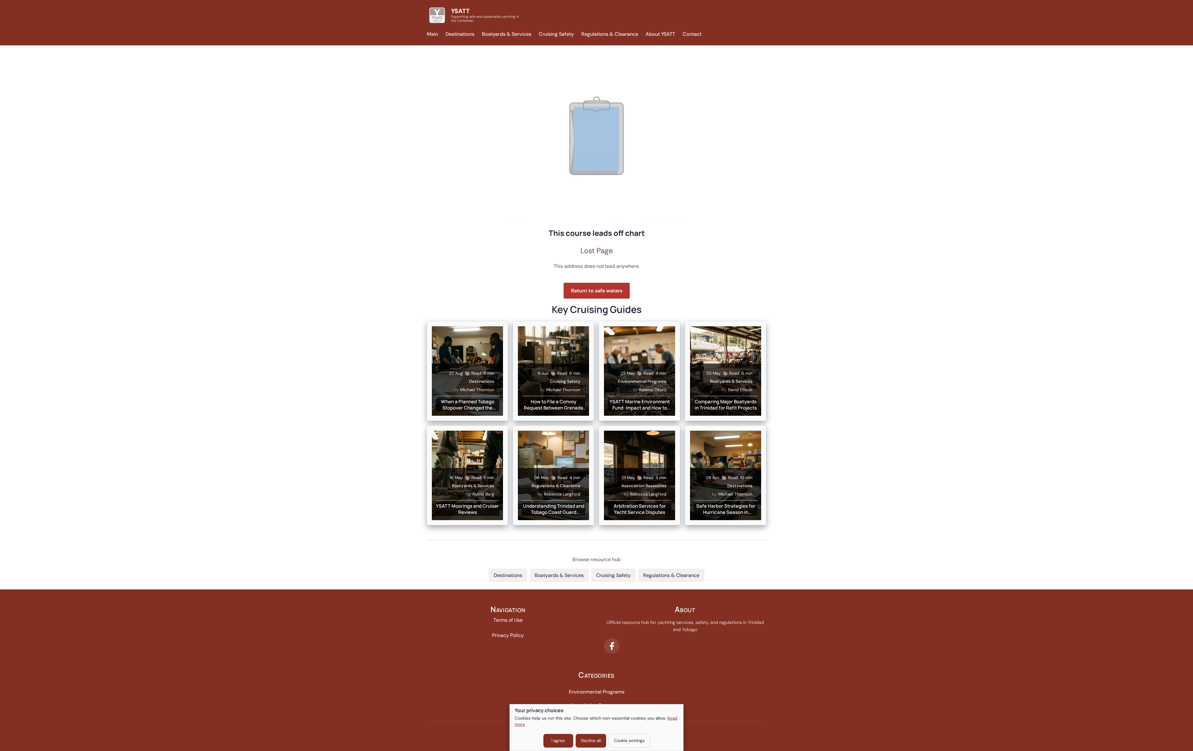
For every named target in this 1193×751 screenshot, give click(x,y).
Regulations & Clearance (609, 34)
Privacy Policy (508, 635)
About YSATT (660, 34)
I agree (558, 740)
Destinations (460, 34)
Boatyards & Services (506, 34)
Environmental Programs (596, 692)
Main (432, 34)
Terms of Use (508, 620)
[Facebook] (611, 646)
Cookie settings (629, 740)
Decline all (591, 740)
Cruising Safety (556, 34)
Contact (692, 34)
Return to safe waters (596, 290)
